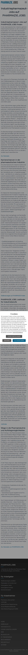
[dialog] (14, 327)
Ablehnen (7, 340)
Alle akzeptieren (19, 340)
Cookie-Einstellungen (14, 336)
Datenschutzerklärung (18, 332)
